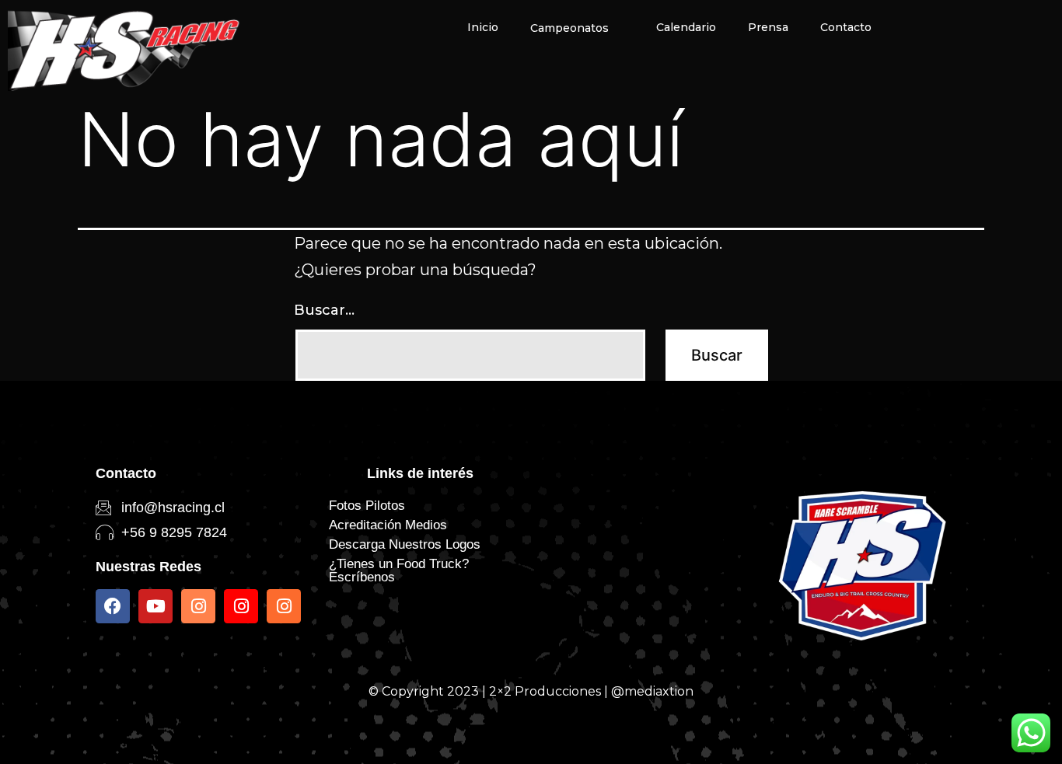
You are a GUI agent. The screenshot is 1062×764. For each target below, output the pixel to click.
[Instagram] (198, 606)
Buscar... (324, 310)
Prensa (768, 27)
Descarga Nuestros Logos (404, 544)
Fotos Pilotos (367, 505)
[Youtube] (155, 606)
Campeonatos (569, 28)
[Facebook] (113, 606)
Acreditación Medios (388, 525)
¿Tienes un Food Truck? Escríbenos (399, 570)
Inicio (482, 27)
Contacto (846, 27)
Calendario (686, 27)
